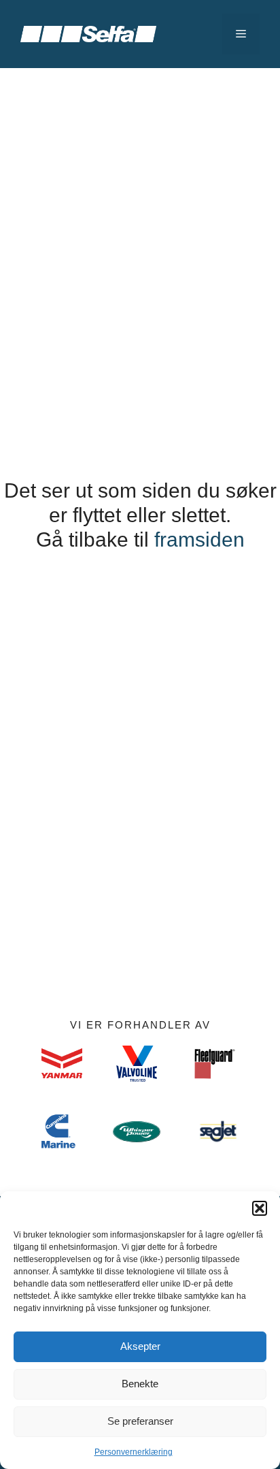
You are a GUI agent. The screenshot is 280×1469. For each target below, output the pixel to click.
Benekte (140, 1383)
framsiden (199, 539)
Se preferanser (140, 1421)
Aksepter (140, 1346)
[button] (259, 1208)
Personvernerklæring (133, 1452)
